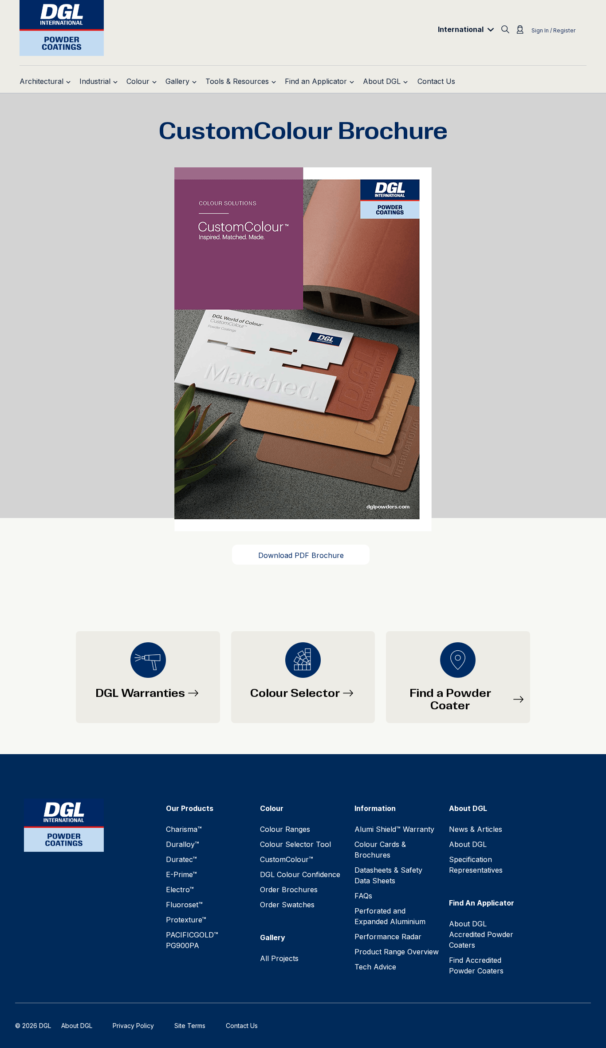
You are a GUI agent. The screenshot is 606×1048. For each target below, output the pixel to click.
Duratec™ (181, 859)
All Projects (279, 958)
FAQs (363, 895)
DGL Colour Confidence (300, 874)
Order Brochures (289, 889)
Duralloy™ (182, 844)
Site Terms (189, 1025)
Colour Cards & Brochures (380, 849)
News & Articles (475, 829)
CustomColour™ (286, 859)
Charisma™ (184, 829)
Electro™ (180, 889)
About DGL (468, 844)
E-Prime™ (181, 874)
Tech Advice (375, 966)
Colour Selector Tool (295, 844)
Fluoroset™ (184, 904)
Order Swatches (287, 904)
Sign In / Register (553, 30)
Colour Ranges (285, 829)
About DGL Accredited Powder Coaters (481, 934)
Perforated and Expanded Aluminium (389, 916)
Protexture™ (186, 919)
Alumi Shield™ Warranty (394, 829)
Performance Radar (387, 936)
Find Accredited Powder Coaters (476, 965)
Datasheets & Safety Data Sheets (388, 875)
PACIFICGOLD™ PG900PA (192, 940)
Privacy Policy (133, 1025)
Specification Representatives (476, 864)
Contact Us (242, 1025)
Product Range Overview (396, 951)
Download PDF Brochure (301, 555)
